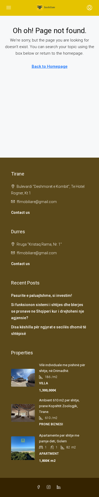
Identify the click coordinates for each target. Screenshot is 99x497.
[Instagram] (50, 487)
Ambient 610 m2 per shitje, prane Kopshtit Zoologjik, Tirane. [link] (59, 406)
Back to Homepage (50, 66)
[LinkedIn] (60, 487)
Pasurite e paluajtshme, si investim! (41, 295)
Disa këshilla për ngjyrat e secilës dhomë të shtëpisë (48, 330)
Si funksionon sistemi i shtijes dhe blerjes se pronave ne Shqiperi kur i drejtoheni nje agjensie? (47, 311)
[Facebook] (40, 487)
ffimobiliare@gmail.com (37, 202)
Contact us (20, 212)
